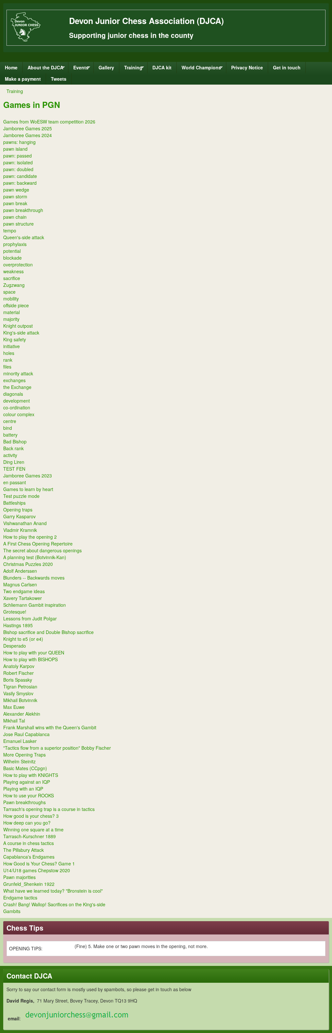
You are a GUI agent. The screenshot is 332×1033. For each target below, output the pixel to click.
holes (8, 353)
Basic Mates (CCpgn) (25, 768)
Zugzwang (14, 285)
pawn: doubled (18, 169)
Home (11, 67)
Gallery (106, 67)
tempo (9, 230)
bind (7, 428)
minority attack (18, 373)
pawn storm (15, 196)
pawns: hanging (19, 142)
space (9, 291)
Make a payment (23, 79)
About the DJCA (43, 68)
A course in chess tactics (28, 843)
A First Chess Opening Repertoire (38, 543)
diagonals (13, 394)
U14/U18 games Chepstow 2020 (36, 870)
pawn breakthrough (23, 210)
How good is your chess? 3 (31, 816)
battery (10, 434)
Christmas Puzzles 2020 (28, 564)
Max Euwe (14, 707)
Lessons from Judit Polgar (30, 618)
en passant (14, 482)
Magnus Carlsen (20, 584)
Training (130, 68)
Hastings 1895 (18, 625)
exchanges (14, 380)
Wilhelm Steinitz (19, 761)
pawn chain (15, 217)
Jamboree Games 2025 (27, 128)
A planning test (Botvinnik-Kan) (34, 557)
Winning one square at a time (33, 829)
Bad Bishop (15, 441)
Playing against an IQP (26, 782)
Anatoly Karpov (18, 666)
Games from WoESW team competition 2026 (49, 121)
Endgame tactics (20, 897)
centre (9, 421)
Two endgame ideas (24, 591)
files (7, 366)
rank (7, 360)
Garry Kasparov (19, 516)
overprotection (18, 264)
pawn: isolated (18, 162)
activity (10, 455)
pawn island (15, 149)
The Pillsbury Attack (23, 850)
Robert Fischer (18, 673)
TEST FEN (14, 468)
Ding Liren (13, 462)
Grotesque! (14, 611)
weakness (13, 271)
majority (11, 319)
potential (12, 251)
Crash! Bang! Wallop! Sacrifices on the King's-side (54, 904)
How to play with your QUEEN (33, 652)
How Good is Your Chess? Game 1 (39, 863)
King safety (14, 339)
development (16, 400)
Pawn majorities (19, 877)
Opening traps (17, 509)
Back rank (13, 448)
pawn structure (18, 223)
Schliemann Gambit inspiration (34, 605)
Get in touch (287, 67)
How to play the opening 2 (30, 537)
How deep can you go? (27, 822)
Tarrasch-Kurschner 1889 (29, 836)
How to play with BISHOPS (30, 659)
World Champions (199, 68)
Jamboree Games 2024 (27, 135)
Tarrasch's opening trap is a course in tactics (49, 809)
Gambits (11, 911)
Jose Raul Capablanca (26, 734)
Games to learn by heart (28, 489)
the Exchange (17, 387)
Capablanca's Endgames (28, 856)
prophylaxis (15, 244)
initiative (11, 346)
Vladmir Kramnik (20, 530)
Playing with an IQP (23, 788)
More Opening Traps (24, 754)
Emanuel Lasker (20, 741)
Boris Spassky (17, 679)
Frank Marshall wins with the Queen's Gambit (49, 727)
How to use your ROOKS (28, 795)
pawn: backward (20, 183)
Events (78, 68)
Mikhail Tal (14, 720)
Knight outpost (18, 326)
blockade (12, 257)
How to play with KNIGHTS (30, 775)
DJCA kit (162, 67)
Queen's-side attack (23, 237)
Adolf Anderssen (20, 571)
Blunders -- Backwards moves (34, 577)
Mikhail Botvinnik (20, 700)
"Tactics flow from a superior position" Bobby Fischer (57, 748)
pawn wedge (16, 189)
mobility (11, 298)
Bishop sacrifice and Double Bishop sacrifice (48, 632)
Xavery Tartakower (22, 598)
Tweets (58, 79)
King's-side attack (21, 332)
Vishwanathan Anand (25, 523)
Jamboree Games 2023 (27, 475)
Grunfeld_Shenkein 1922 (28, 884)
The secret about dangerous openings (42, 550)
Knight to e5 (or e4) (23, 639)
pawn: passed (17, 155)
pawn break (15, 203)
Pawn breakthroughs (24, 802)
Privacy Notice (247, 67)
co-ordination (16, 407)
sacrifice (11, 278)
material (11, 312)
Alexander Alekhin (21, 713)
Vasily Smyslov (18, 693)
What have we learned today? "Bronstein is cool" (53, 890)
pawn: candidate (20, 176)
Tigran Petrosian (20, 686)
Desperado (14, 645)
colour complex (18, 414)
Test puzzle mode (21, 496)
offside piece (16, 305)
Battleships (14, 502)
